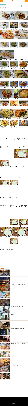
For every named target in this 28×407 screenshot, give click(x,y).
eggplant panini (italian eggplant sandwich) (23, 226)
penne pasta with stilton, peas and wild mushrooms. (14, 48)
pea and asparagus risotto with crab (3, 68)
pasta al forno (16, 98)
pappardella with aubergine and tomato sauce (23, 88)
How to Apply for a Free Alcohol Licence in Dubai (17, 365)
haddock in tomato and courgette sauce (20, 119)
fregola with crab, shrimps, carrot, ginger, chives (14, 206)
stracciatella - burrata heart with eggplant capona (23, 206)
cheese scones (3, 39)
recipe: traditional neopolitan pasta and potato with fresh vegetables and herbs (14, 88)
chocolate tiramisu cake (18, 158)
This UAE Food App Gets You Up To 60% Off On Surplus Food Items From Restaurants (18, 306)
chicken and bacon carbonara (5, 197)
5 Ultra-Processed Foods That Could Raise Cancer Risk (18, 358)
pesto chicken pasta (22, 166)
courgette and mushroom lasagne (13, 127)
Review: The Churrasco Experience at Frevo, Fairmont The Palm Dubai (19, 284)
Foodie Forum (5, 401)
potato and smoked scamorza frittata (22, 68)
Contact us (12, 401)
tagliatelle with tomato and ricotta (6, 98)
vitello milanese (3, 205)
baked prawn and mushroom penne (13, 68)
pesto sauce (16, 236)
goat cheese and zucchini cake (13, 186)
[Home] (14, 403)
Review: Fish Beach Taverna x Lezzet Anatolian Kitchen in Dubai (19, 291)
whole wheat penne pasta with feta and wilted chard (6, 159)
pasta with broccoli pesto (3, 186)
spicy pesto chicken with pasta (5, 236)
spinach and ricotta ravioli (22, 245)
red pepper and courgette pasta (22, 147)
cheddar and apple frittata (19, 177)
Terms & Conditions (17, 401)
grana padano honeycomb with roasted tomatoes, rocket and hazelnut (6, 21)
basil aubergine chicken (14, 244)
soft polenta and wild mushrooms (20, 20)
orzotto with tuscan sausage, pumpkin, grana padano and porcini (22, 29)
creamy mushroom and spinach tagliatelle (6, 119)
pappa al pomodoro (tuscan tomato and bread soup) (13, 147)
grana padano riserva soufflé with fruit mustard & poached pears (4, 48)
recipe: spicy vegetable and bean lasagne (20, 79)
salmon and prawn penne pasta (3, 127)
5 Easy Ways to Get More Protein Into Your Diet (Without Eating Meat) (19, 351)
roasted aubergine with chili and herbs (4, 147)
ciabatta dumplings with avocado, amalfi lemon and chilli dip (13, 29)
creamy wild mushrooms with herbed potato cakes (22, 48)
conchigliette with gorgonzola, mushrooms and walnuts (5, 79)
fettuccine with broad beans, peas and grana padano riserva (4, 29)
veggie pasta (2, 225)
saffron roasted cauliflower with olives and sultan (20, 139)
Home (1, 7)
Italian (3, 7)
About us (9, 401)
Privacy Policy (23, 401)
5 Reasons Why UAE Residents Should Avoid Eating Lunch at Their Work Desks (19, 314)
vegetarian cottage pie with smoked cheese (14, 107)
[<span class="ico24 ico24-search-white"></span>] (21, 6)
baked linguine (21, 106)
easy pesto (2, 166)
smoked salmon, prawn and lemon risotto (20, 60)
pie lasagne (2, 177)
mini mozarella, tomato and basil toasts (6, 60)
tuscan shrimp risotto (4, 244)
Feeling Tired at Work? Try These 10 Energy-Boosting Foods (18, 343)
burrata (20, 126)
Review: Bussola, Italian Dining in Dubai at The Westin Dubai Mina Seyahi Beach (19, 270)
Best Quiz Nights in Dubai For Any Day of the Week (17, 328)
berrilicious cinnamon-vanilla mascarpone (14, 226)
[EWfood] (14, 0)
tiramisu (15, 197)
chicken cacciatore (3, 138)
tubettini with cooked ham (19, 39)
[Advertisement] (14, 258)
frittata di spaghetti (3, 87)
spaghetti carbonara (13, 166)
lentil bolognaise (3, 106)
